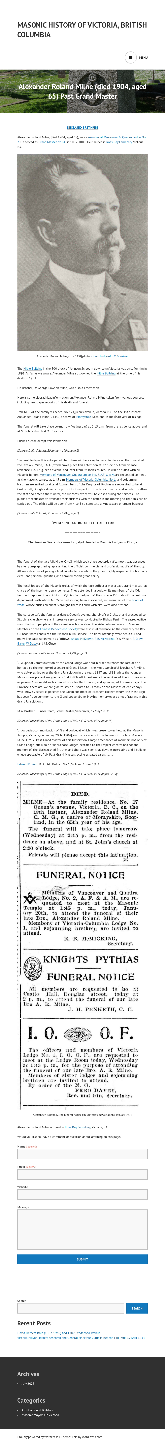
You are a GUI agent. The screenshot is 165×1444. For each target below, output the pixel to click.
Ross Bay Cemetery (119, 142)
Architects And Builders (37, 1410)
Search (21, 1301)
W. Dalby (31, 643)
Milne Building (32, 368)
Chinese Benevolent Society (58, 629)
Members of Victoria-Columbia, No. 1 (91, 479)
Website (22, 1187)
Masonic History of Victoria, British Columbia (82, 29)
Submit (82, 1259)
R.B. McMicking (104, 639)
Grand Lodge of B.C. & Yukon (109, 356)
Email (26, 1167)
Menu (143, 57)
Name (27, 1146)
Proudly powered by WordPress (37, 1437)
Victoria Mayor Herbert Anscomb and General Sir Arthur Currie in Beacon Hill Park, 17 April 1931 (81, 1338)
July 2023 (28, 1383)
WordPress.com (92, 1437)
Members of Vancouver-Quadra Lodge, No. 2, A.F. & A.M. (77, 475)
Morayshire (83, 417)
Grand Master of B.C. (52, 142)
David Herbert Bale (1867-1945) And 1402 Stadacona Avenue (58, 1333)
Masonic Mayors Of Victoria (40, 1415)
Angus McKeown (82, 639)
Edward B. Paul (27, 764)
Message (23, 1207)
